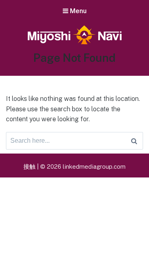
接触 (29, 166)
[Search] (134, 141)
